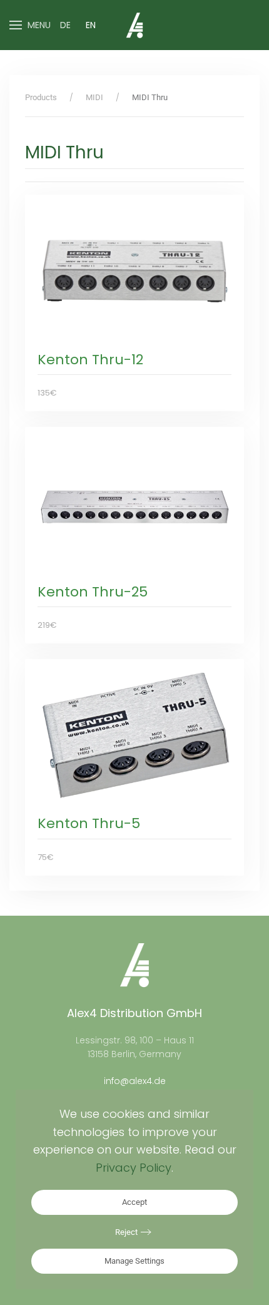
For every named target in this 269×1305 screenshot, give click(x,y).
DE (65, 25)
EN (91, 25)
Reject (126, 1232)
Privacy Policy (133, 1167)
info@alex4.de (135, 1081)
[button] (30, 25)
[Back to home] (134, 25)
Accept (134, 1202)
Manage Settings (134, 1261)
